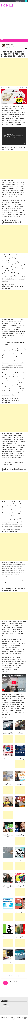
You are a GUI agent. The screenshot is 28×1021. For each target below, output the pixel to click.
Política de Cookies (7, 1006)
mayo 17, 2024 (4, 87)
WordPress (10, 1017)
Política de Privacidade (8, 1003)
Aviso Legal (5, 1004)
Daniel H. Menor (14, 982)
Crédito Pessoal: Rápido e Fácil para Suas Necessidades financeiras (16, 46)
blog (9, 87)
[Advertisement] (14, 24)
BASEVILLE (7, 5)
